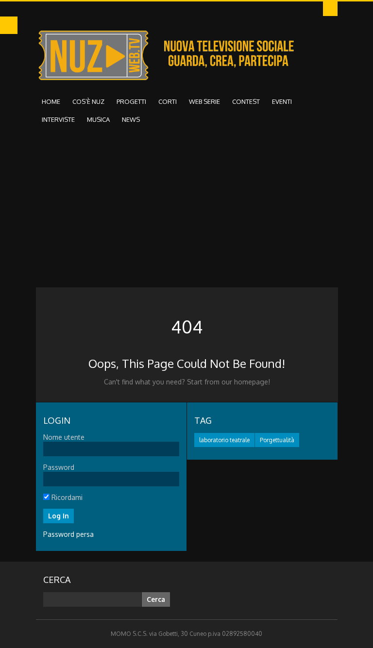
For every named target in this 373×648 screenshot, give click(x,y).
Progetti (131, 101)
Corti (167, 101)
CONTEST (246, 101)
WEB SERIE (204, 101)
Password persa (68, 534)
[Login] (330, 8)
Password (58, 467)
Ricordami (66, 497)
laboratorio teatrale (224, 440)
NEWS (131, 119)
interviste (58, 119)
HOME (51, 101)
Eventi (282, 101)
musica (98, 119)
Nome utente (64, 437)
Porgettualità (277, 440)
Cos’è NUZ (88, 101)
